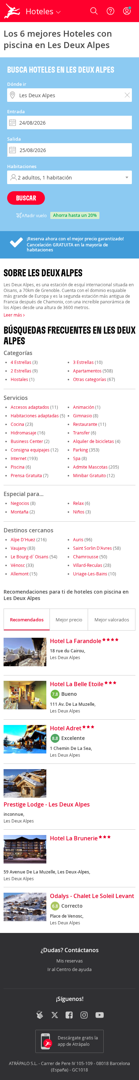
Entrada (16, 111)
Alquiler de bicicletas (93, 441)
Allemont (20, 573)
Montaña (20, 512)
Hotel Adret (65, 728)
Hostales (19, 379)
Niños (78, 512)
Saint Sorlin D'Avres (92, 548)
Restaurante (85, 424)
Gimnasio (82, 415)
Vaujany (18, 548)
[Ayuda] (110, 11)
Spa (77, 458)
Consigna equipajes (30, 450)
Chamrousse (85, 556)
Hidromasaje (23, 432)
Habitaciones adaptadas (35, 415)
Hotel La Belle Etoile (76, 684)
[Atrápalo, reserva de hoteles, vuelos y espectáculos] (12, 11)
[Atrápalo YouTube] (100, 1015)
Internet (18, 458)
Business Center (27, 441)
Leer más (13, 315)
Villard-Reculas (87, 565)
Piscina (18, 467)
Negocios (20, 503)
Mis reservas (69, 961)
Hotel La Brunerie (74, 838)
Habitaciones (21, 166)
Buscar (26, 197)
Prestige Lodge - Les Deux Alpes (47, 804)
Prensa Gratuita (26, 475)
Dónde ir (16, 84)
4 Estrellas (21, 362)
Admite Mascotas (90, 467)
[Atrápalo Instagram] (85, 1015)
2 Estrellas (21, 371)
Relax (78, 503)
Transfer (81, 432)
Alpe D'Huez (23, 539)
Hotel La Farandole (75, 641)
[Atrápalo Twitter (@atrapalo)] (55, 1015)
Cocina (17, 424)
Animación (83, 407)
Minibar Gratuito (89, 475)
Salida (14, 138)
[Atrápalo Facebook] (70, 1015)
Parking (80, 450)
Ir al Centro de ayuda (69, 969)
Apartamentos (87, 371)
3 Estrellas (83, 362)
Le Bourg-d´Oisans (29, 556)
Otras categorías (89, 379)
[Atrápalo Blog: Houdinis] (40, 1014)
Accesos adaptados (30, 407)
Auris (78, 539)
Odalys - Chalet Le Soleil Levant (92, 896)
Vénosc (18, 565)
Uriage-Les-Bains (90, 573)
